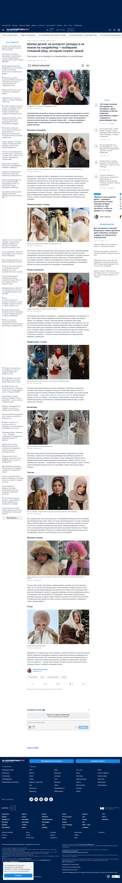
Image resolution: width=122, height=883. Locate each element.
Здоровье (32, 791)
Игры (70, 25)
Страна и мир (102, 776)
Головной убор (33, 677)
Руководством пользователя (70, 851)
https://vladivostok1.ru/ (68, 861)
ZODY (65, 25)
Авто (31, 770)
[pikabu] (51, 799)
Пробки (59, 25)
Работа (78, 782)
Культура (57, 776)
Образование (58, 791)
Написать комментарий (40, 65)
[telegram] (31, 799)
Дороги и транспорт (36, 782)
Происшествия (81, 779)
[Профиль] (119, 30)
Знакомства (6, 25)
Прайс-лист (6, 773)
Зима (42, 677)
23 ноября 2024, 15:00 (33, 60)
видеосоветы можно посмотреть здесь (55, 395)
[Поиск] (110, 30)
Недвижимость (59, 788)
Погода (14, 25)
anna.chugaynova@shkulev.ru (86, 844)
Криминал (57, 773)
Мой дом (57, 782)
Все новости (12, 42)
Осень (78, 773)
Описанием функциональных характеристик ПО (75, 852)
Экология (101, 779)
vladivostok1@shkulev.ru (25, 858)
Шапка (64, 677)
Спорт (100, 770)
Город (31, 779)
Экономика (101, 782)
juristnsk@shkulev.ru (45, 860)
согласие (11, 871)
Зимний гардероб (53, 677)
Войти (33, 728)
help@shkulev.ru (14, 861)
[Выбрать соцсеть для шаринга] (88, 65)
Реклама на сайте (8, 770)
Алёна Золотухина (40, 669)
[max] (41, 799)
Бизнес (31, 773)
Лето (56, 779)
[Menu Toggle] (3, 30)
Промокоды (78, 25)
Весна (31, 776)
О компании (6, 776)
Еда (30, 785)
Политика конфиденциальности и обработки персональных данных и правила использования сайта (89, 872)
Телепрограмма (24, 25)
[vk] (36, 799)
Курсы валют (50, 25)
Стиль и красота (103, 773)
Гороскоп (41, 25)
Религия (79, 788)
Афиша (33, 25)
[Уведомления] (114, 30)
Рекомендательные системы (70, 869)
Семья (78, 791)
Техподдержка (7, 779)
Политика (79, 776)
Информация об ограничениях (70, 864)
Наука (56, 785)
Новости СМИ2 (33, 748)
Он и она (79, 770)
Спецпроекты (102, 785)
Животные (33, 788)
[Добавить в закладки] (83, 65)
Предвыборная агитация (10, 782)
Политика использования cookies (71, 867)
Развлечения (80, 785)
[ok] (46, 799)
